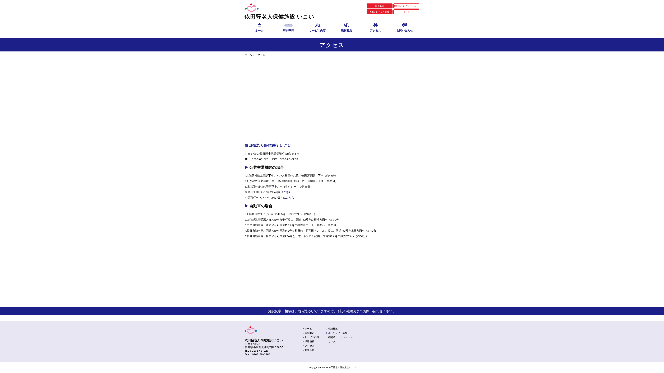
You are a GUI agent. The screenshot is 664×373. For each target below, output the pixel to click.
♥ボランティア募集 (379, 12)
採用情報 (309, 341)
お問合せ (309, 350)
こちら (287, 192)
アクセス (309, 345)
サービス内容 (312, 337)
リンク (406, 12)
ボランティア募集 (337, 333)
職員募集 (379, 6)
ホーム (308, 328)
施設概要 (309, 333)
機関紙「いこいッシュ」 (406, 6)
